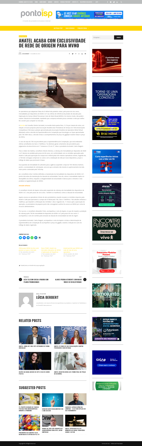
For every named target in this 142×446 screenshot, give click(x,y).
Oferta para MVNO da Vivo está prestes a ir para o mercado (29, 249)
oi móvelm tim (32, 265)
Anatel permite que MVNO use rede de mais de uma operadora (72, 250)
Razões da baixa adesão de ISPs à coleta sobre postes (34, 373)
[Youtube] (117, 2)
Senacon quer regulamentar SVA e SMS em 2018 (52, 410)
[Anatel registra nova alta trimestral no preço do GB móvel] (67, 360)
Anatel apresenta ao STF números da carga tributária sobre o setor (75, 430)
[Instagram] (110, 2)
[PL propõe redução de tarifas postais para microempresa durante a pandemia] (26, 399)
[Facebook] (107, 2)
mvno (26, 265)
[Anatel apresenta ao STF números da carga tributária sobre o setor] (72, 420)
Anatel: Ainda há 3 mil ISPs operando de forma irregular (34, 347)
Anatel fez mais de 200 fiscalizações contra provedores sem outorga (68, 347)
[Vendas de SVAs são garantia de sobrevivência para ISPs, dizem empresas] (49, 420)
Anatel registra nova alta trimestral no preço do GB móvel (70, 373)
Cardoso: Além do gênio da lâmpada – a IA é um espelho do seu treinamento (75, 409)
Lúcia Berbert (25, 54)
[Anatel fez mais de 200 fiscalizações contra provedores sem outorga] (67, 335)
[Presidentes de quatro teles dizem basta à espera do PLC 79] (26, 422)
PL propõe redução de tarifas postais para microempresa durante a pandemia (29, 409)
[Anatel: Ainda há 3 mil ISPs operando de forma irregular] (31, 335)
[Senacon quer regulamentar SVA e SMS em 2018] (49, 400)
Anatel (22, 265)
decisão (22, 125)
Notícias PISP (22, 36)
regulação (42, 265)
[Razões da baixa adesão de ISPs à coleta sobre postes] (31, 360)
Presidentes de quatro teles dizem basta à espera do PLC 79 (29, 433)
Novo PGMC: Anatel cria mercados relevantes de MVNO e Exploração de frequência (51, 250)
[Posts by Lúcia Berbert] (20, 54)
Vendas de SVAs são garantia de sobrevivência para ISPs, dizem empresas (52, 430)
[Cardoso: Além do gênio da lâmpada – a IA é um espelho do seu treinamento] (72, 399)
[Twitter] (113, 2)
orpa (37, 265)
